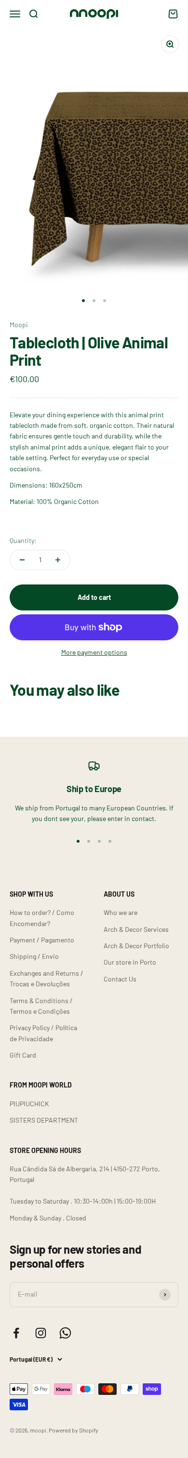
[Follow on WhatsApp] (65, 1332)
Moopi (19, 324)
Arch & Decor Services (136, 929)
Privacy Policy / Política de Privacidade (43, 1032)
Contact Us (120, 979)
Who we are (120, 912)
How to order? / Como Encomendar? (42, 917)
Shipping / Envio (34, 956)
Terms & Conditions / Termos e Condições (41, 1005)
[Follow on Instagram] (40, 1332)
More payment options (94, 652)
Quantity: (23, 540)
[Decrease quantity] (22, 560)
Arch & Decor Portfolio (136, 945)
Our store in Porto (130, 962)
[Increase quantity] (58, 560)
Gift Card (23, 1055)
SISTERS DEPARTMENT (44, 1120)
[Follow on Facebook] (16, 1332)
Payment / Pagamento (42, 940)
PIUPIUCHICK (29, 1104)
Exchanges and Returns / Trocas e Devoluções (46, 978)
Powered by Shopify (73, 1430)
